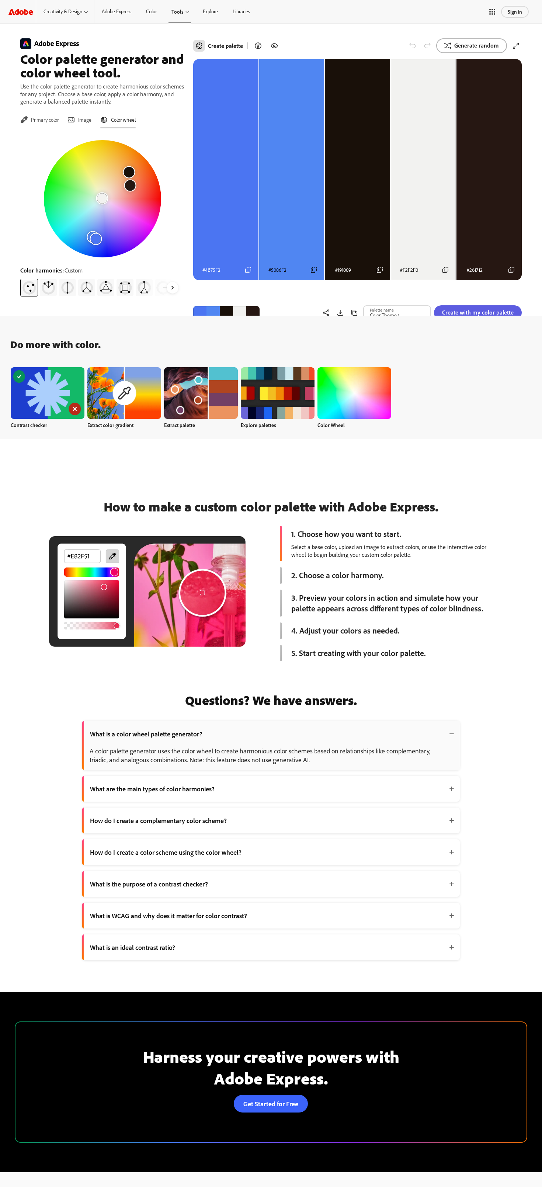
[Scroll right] (172, 288)
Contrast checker (29, 425)
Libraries (241, 11)
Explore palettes (258, 425)
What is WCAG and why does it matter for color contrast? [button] (168, 916)
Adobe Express (116, 11)
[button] (492, 12)
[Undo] (412, 46)
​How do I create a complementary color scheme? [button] (158, 820)
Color (151, 11)
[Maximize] (516, 46)
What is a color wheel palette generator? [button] (146, 734)
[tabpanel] (102, 215)
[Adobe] (21, 11)
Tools (177, 11)
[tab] (39, 119)
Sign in (515, 11)
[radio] (29, 287)
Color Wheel (331, 425)
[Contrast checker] (258, 46)
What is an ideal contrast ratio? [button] (132, 947)
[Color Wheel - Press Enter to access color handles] (102, 198)
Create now (47, 393)
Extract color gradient (110, 425)
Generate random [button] (476, 45)
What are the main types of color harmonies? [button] (152, 789)
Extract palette (179, 425)
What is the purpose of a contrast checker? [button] (149, 884)
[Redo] (427, 46)
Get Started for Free (270, 1104)
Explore (210, 11)
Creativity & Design (63, 11)
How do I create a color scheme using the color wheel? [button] (166, 852)
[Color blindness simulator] (274, 46)
